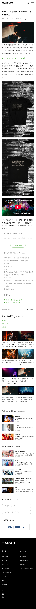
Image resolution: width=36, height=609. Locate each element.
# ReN (4, 321)
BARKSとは (23, 557)
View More (18, 245)
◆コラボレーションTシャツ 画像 (14, 58)
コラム (4, 576)
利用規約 (22, 564)
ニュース (4, 561)
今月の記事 (5, 557)
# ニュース (5, 324)
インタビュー (6, 568)
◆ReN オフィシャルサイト (14, 300)
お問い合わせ (24, 561)
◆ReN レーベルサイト (12, 303)
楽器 (3, 580)
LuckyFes (4, 584)
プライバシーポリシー (26, 568)
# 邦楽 (4, 327)
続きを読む (30, 309)
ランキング (5, 564)
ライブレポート (6, 572)
